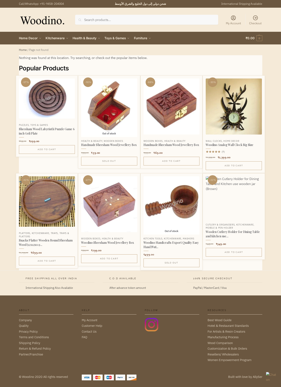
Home (23, 50)
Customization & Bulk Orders (227, 348)
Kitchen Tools (153, 238)
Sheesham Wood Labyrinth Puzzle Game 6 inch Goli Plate (47, 131)
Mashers (188, 238)
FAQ (84, 337)
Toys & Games (39, 125)
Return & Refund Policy (35, 348)
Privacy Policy (28, 331)
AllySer (257, 377)
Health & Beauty (91, 141)
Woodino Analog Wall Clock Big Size (229, 145)
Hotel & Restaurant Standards (228, 326)
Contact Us (89, 331)
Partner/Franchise (31, 354)
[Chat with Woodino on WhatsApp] (271, 377)
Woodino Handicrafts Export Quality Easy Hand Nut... (171, 245)
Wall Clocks (214, 141)
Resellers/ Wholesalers (223, 354)
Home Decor (231, 141)
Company (25, 320)
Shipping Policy (29, 343)
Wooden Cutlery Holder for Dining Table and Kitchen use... (233, 234)
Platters (24, 233)
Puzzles (24, 125)
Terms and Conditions (34, 337)
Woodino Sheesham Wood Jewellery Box (107, 243)
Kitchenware (40, 233)
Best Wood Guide (219, 320)
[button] (254, 38)
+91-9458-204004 (52, 4)
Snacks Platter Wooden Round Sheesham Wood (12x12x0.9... (46, 242)
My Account (233, 23)
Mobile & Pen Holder (219, 227)
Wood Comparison (220, 343)
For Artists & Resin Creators (226, 331)
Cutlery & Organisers (220, 224)
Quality (23, 326)
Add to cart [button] (47, 149)
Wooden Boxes (113, 141)
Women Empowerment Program (229, 360)
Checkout (255, 23)
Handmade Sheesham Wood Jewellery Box (109, 145)
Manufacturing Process (223, 337)
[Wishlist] (68, 82)
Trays (54, 233)
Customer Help (92, 326)
